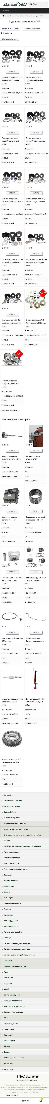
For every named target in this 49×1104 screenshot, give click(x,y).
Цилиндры (8, 898)
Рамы (6, 972)
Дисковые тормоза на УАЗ (17, 16)
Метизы (7, 1046)
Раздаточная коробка (13, 932)
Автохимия (8, 1069)
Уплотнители (9, 1029)
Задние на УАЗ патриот (32, 28)
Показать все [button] (7, 33)
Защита (7, 841)
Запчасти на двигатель (13, 1001)
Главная (7, 16)
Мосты (6, 989)
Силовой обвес (10, 812)
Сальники (8, 961)
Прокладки (8, 1035)
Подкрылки (8, 978)
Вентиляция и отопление (14, 1006)
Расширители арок (11, 852)
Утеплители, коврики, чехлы (15, 869)
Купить (12, 72)
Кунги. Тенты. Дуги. (12, 864)
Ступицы (7, 938)
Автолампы (8, 1064)
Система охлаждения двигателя (17, 949)
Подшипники (9, 1041)
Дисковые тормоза (12, 818)
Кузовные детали (11, 1024)
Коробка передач (11, 926)
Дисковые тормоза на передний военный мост (23, 835)
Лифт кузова (9, 886)
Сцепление (8, 915)
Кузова (7, 1018)
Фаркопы (8, 875)
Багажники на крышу (13, 801)
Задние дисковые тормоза (15, 824)
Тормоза (7, 909)
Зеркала (7, 892)
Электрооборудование (13, 1012)
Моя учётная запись (8, 1101)
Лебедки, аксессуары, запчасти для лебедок (22, 846)
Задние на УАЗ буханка (10, 28)
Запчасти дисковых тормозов (16, 829)
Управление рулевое (12, 904)
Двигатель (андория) (12, 995)
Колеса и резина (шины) (14, 1058)
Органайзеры (9, 795)
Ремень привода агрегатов (15, 966)
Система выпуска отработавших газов (19, 955)
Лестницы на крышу (12, 806)
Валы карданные (11, 921)
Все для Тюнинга (11, 881)
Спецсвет (7, 1052)
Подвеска (8, 984)
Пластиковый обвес (12, 858)
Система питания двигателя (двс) (17, 944)
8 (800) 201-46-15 (27, 1076)
